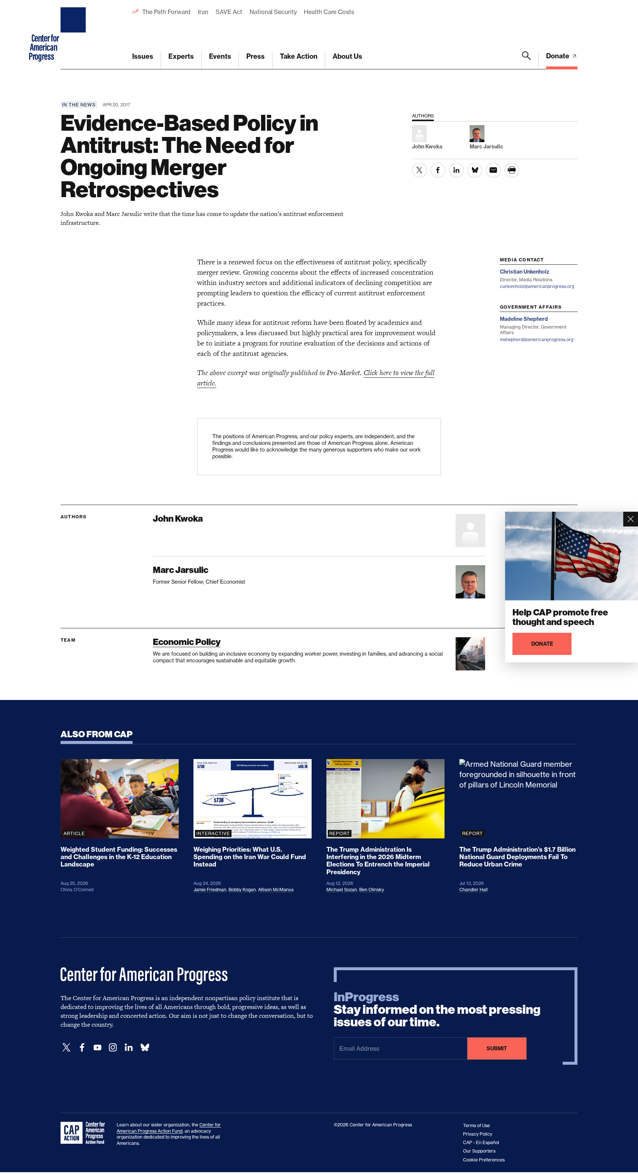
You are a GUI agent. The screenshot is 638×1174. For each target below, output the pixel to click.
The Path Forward (166, 12)
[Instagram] (113, 1047)
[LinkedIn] (128, 1047)
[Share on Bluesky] (474, 170)
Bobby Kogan (242, 889)
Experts (181, 56)
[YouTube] (97, 1047)
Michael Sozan (341, 889)
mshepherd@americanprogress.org (536, 339)
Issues (142, 56)
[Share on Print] (511, 170)
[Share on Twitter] (419, 170)
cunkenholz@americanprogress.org (537, 286)
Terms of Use (476, 1125)
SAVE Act (229, 12)
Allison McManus (276, 889)
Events (220, 56)
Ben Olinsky (371, 889)
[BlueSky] (144, 1047)
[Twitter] (66, 1047)
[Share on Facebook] (438, 170)
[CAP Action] (85, 1133)
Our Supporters (479, 1151)
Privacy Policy (477, 1134)
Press (255, 56)
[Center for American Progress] (74, 34)
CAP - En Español (481, 1142)
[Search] (526, 60)
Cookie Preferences (484, 1160)
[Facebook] (82, 1047)
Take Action (299, 56)
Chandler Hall (473, 889)
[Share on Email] (493, 170)
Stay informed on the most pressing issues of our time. (437, 1010)
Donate (558, 56)
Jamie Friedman (209, 889)
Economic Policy (186, 641)
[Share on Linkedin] (456, 170)
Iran (203, 12)
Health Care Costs (329, 12)
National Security (273, 12)
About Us (347, 56)
